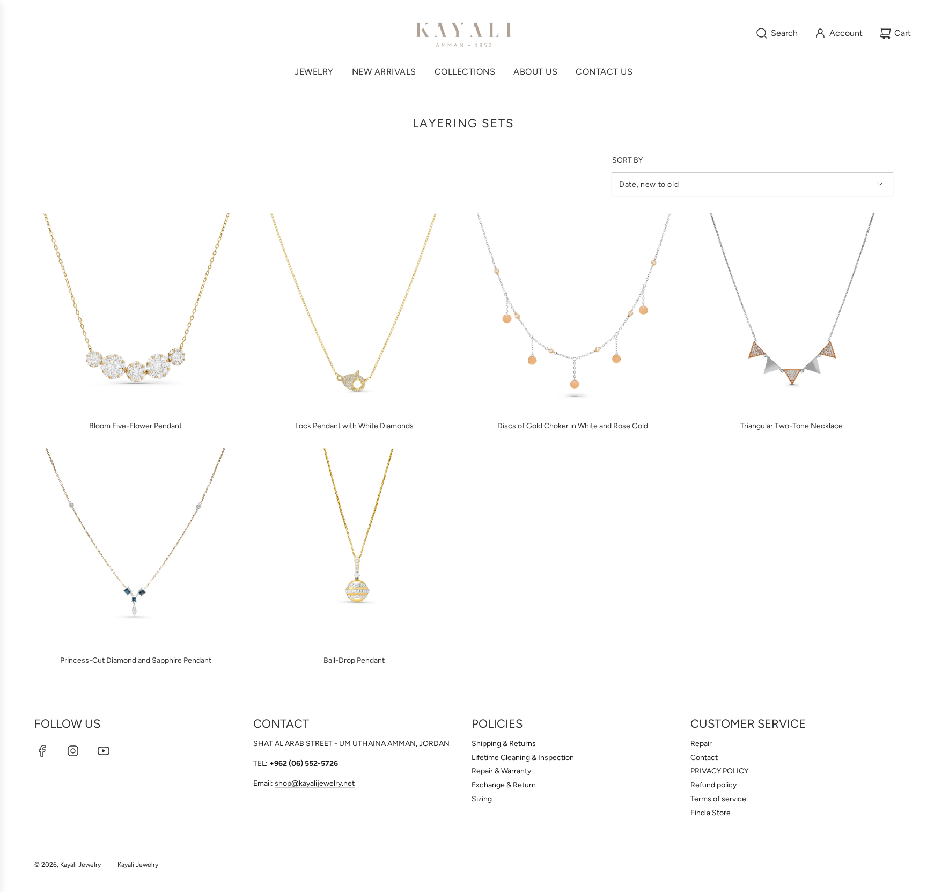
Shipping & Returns (504, 743)
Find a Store (710, 812)
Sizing (482, 798)
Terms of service (718, 798)
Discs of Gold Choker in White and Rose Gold (572, 425)
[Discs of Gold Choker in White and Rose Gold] (573, 314)
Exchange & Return (504, 784)
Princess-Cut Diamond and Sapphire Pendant (135, 660)
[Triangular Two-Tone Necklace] (791, 314)
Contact (704, 757)
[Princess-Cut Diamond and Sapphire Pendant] (135, 549)
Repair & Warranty (501, 771)
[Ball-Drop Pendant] (354, 549)
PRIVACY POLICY (719, 771)
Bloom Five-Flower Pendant (135, 425)
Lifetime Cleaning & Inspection (523, 757)
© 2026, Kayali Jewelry (67, 864)
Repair (701, 743)
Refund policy (713, 784)
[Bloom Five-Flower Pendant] (135, 314)
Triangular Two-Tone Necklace (791, 425)
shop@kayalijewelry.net (315, 783)
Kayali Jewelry (137, 864)
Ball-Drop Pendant (354, 660)
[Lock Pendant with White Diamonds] (354, 314)
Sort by (627, 160)
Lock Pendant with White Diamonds (354, 425)
